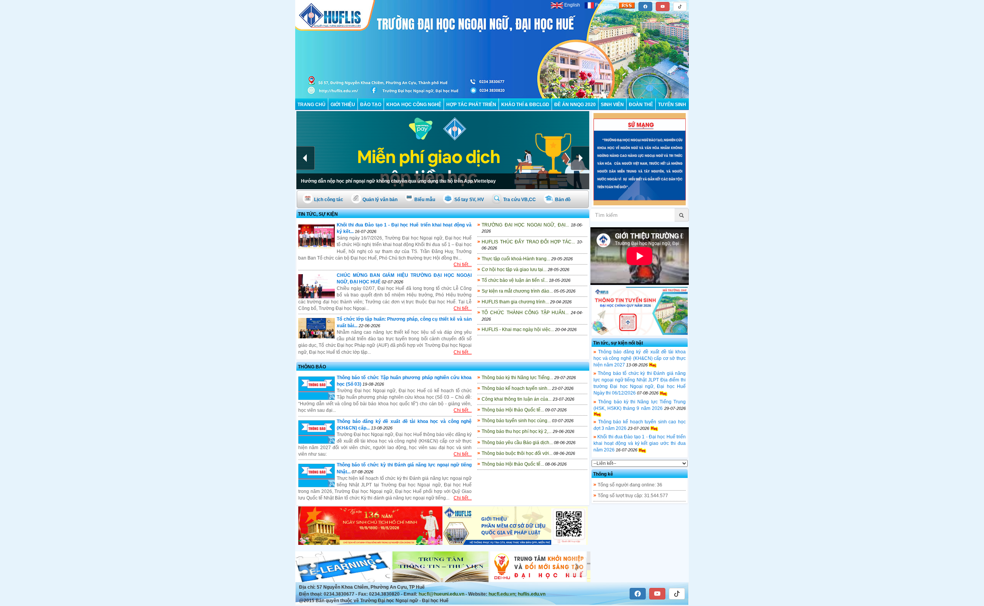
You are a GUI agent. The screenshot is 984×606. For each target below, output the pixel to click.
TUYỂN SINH (672, 104)
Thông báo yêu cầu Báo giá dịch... (517, 442)
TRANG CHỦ (312, 104)
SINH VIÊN (612, 104)
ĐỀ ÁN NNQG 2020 (575, 104)
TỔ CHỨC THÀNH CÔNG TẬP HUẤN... (525, 312)
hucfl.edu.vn (502, 594)
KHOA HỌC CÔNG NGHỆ (413, 104)
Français (604, 5)
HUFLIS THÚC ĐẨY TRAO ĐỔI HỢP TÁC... (528, 242)
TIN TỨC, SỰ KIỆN (318, 214)
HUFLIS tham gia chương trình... (515, 302)
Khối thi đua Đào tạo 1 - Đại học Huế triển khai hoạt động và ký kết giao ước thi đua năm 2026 (639, 443)
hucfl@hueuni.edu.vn (441, 594)
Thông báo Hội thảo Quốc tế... (513, 410)
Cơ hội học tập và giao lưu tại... (514, 269)
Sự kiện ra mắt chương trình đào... (517, 291)
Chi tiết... (463, 264)
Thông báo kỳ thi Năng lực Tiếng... (517, 377)
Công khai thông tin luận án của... (517, 399)
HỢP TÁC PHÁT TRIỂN (471, 104)
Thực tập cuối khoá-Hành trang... (516, 258)
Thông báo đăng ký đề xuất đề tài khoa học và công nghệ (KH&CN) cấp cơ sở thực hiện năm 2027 (639, 358)
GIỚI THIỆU (343, 104)
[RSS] (627, 5)
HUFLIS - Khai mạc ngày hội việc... (518, 329)
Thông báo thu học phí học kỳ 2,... (517, 431)
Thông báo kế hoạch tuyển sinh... (516, 388)
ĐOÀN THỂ (641, 104)
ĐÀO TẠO (370, 104)
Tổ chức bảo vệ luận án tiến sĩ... (515, 280)
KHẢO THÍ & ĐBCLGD (525, 104)
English (572, 5)
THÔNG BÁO (312, 367)
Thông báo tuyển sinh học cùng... (516, 420)
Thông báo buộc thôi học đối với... (517, 453)
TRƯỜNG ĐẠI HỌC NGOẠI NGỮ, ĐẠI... (525, 225)
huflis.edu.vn (531, 594)
